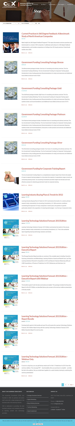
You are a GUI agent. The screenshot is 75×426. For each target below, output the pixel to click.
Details (31, 52)
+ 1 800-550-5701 (59, 401)
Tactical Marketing (32, 407)
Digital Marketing (31, 399)
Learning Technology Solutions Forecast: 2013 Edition (44, 220)
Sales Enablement (32, 411)
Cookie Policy (39, 424)
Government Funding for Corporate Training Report (43, 168)
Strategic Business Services (34, 395)
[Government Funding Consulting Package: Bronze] (11, 67)
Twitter (63, 409)
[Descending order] (18, 23)
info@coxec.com (58, 403)
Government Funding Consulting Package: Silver (42, 142)
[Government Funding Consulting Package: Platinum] (11, 119)
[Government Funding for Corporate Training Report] (11, 176)
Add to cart (25, 52)
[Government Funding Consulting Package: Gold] (11, 93)
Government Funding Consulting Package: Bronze (42, 62)
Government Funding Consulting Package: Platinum (43, 114)
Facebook (58, 409)
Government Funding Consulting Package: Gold (41, 88)
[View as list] (39, 23)
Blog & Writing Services (33, 403)
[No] (73, 422)
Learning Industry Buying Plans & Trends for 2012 (42, 194)
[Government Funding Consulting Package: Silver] (11, 147)
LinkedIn (53, 409)
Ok (34, 424)
